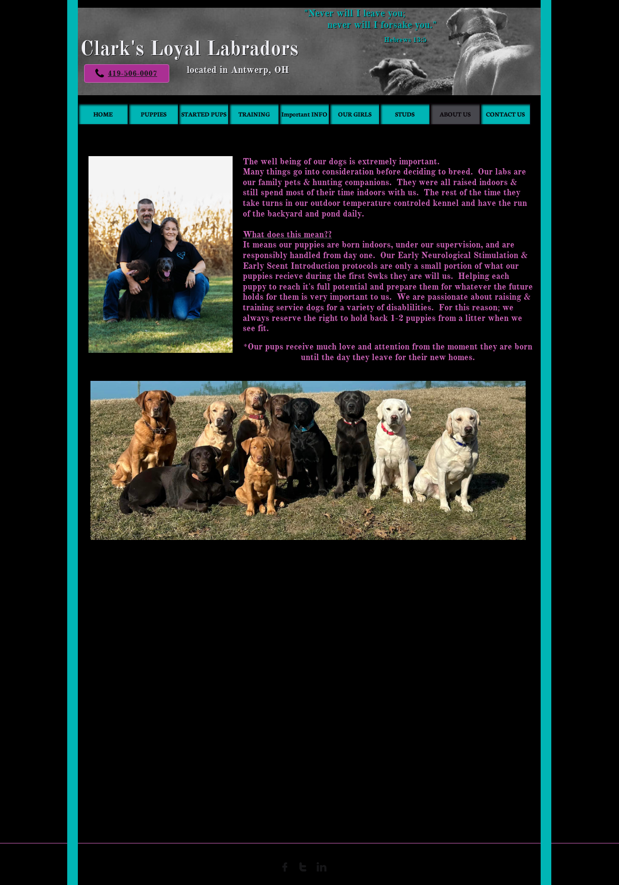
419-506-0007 (132, 73)
